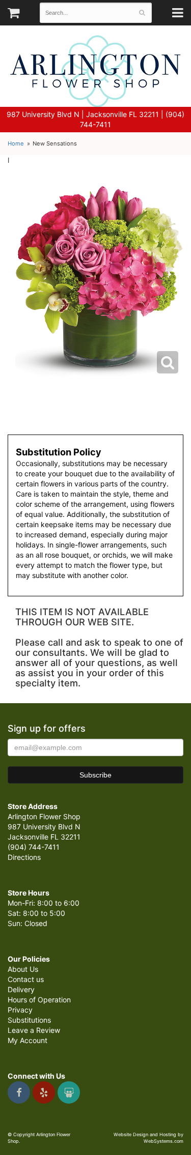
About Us (23, 969)
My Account (27, 1040)
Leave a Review (34, 1030)
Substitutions (29, 1020)
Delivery (21, 989)
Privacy (20, 1009)
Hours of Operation (39, 999)
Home (16, 143)
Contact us (26, 979)
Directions (24, 857)
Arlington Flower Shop (95, 71)
